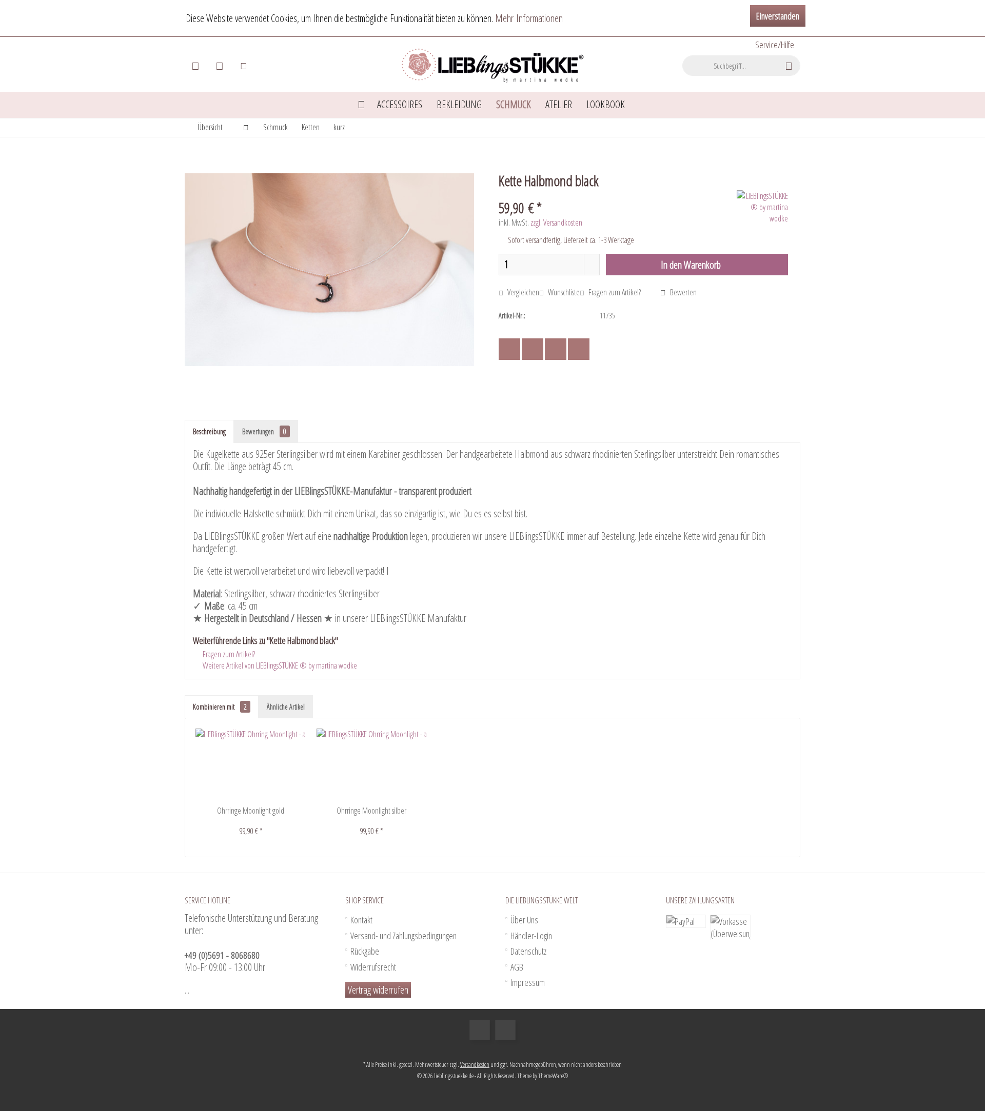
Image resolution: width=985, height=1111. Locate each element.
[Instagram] (505, 1030)
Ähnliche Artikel (286, 707)
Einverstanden (777, 16)
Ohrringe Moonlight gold (250, 810)
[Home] (361, 105)
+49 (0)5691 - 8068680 (222, 955)
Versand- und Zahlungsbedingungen (403, 936)
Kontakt (361, 920)
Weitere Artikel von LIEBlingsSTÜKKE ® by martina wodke (279, 665)
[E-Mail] (578, 349)
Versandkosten (474, 1064)
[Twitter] (532, 349)
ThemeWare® (553, 1076)
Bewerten (682, 292)
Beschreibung (209, 431)
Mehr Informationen (529, 18)
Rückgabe (364, 951)
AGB (516, 967)
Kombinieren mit (220, 707)
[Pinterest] (555, 349)
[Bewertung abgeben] (616, 194)
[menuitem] (773, 44)
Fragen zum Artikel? (614, 292)
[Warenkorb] (195, 65)
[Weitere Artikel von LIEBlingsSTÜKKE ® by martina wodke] (762, 207)
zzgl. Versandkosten (556, 222)
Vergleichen (522, 292)
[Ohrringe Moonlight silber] (372, 764)
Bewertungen (264, 431)
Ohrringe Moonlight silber (371, 810)
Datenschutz (528, 951)
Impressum (527, 982)
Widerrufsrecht (373, 967)
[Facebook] (509, 349)
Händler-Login (531, 936)
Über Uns (524, 920)
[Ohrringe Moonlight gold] (250, 764)
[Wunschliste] (219, 65)
